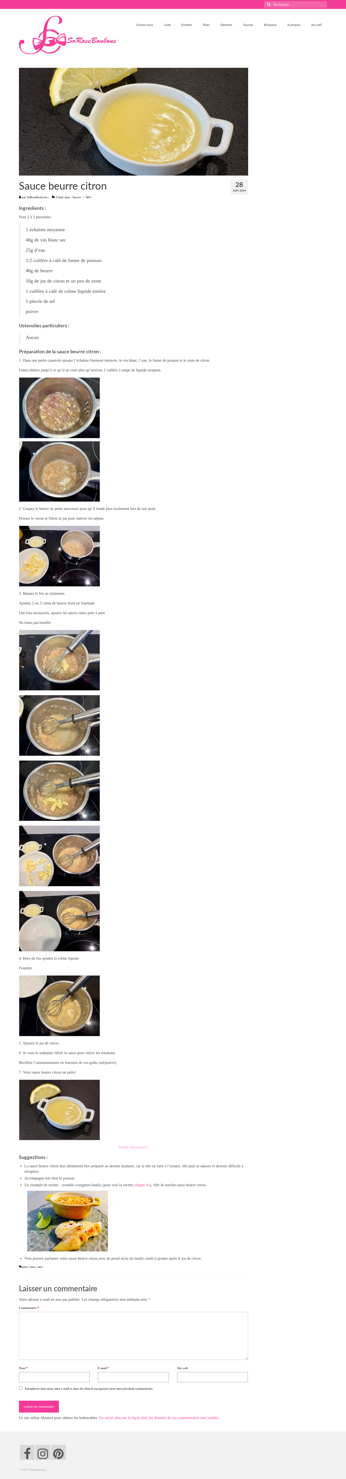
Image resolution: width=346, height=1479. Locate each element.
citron (32, 1266)
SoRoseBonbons (37, 197)
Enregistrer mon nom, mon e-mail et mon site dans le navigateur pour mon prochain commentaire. (89, 1388)
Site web (182, 1368)
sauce (40, 1266)
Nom (23, 1368)
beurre (24, 1266)
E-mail (103, 1368)
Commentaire (29, 1307)
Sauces (76, 197)
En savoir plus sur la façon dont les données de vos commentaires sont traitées (158, 1418)
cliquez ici (142, 1185)
